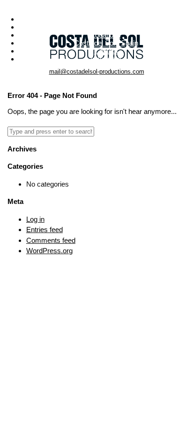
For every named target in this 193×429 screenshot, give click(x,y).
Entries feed (44, 229)
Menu (96, 4)
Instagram (105, 59)
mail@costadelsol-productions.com (96, 71)
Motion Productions (105, 27)
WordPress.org (49, 251)
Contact (106, 51)
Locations (106, 35)
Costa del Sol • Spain (106, 43)
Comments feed (50, 240)
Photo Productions (106, 19)
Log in (35, 219)
